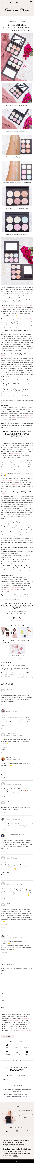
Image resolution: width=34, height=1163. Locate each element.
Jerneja (8, 883)
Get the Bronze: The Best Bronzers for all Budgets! (16, 657)
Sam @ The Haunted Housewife (16, 834)
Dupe (9, 666)
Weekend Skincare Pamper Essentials (24, 639)
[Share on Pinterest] (10, 663)
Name (3, 993)
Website (3, 1007)
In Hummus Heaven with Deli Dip (8, 674)
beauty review (20, 665)
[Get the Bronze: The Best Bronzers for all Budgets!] (17, 649)
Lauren (8, 783)
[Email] (17, 2)
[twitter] (2, 2)
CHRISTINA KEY (10, 757)
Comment (4, 974)
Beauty (23, 21)
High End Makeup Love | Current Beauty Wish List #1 (9, 640)
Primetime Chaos (17, 10)
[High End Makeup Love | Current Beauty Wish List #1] (9, 632)
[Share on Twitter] (8, 663)
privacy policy (24, 1018)
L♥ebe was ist (10, 935)
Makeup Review (23, 668)
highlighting (14, 668)
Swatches (9, 669)
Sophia (8, 903)
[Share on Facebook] (6, 663)
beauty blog (12, 665)
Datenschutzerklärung (14, 1020)
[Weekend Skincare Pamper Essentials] (25, 632)
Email (3, 1000)
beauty (5, 665)
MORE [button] (15, 1156)
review (3, 669)
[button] (31, 2)
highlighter (22, 666)
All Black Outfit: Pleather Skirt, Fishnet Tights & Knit (25, 675)
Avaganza (9, 857)
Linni (7, 710)
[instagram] (5, 2)
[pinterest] (11, 2)
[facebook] (8, 2)
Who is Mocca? (10, 733)
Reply (4, 704)
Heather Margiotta (12, 818)
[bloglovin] (13, 2)
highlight (15, 666)
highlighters (5, 668)
